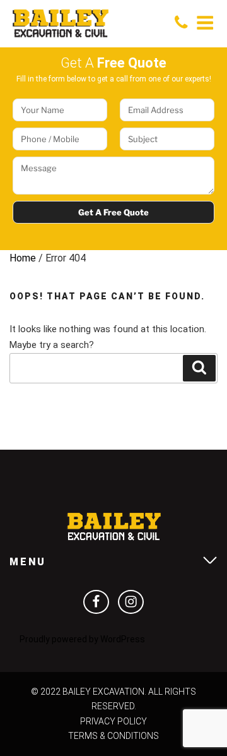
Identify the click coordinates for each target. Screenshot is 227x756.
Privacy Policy (113, 721)
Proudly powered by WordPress (82, 639)
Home (22, 258)
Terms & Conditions (113, 736)
